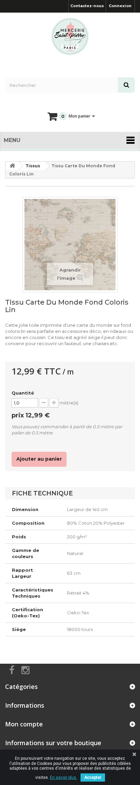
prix (31, 415)
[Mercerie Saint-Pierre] (70, 36)
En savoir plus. (63, 777)
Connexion (120, 5)
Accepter (92, 777)
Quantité (23, 393)
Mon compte (24, 724)
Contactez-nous (87, 5)
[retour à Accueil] (12, 165)
